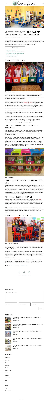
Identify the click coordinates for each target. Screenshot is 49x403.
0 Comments (27, 37)
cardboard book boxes (28, 102)
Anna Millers (22, 37)
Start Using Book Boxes (10, 50)
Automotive (7, 357)
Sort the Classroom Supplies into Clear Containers (15, 51)
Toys (18, 37)
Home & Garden (8, 370)
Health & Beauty (8, 367)
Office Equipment (14, 37)
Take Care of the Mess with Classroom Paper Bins (15, 53)
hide (17, 47)
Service (6, 383)
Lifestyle (6, 375)
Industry (6, 372)
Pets (6, 380)
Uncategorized (8, 390)
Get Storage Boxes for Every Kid (12, 55)
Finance (6, 362)
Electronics (7, 360)
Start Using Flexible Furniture (11, 56)
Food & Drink (7, 365)
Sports (6, 385)
